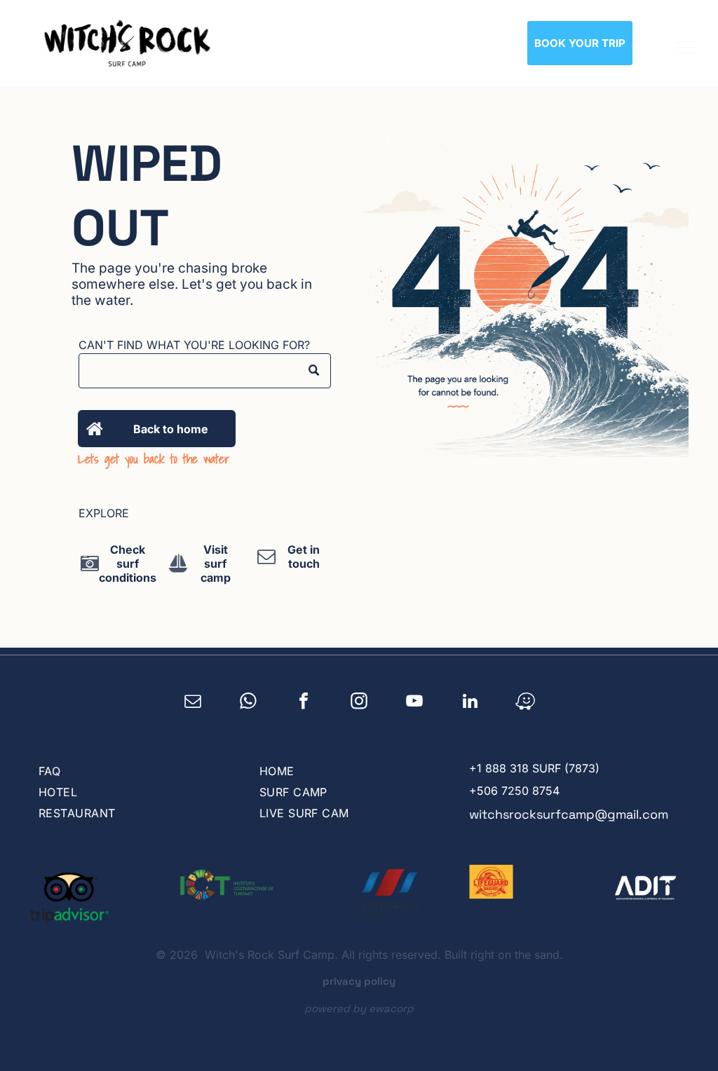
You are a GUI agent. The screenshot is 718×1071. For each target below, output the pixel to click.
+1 (475, 768)
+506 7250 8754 (514, 791)
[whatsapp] (249, 703)
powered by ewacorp (359, 1008)
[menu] (687, 47)
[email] (193, 703)
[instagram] (359, 703)
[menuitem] (134, 771)
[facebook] (304, 703)
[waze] (525, 703)
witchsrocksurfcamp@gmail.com (568, 814)
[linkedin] (470, 703)
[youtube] (415, 703)
